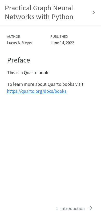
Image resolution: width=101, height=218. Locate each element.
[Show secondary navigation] (92, 13)
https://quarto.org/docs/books (37, 91)
